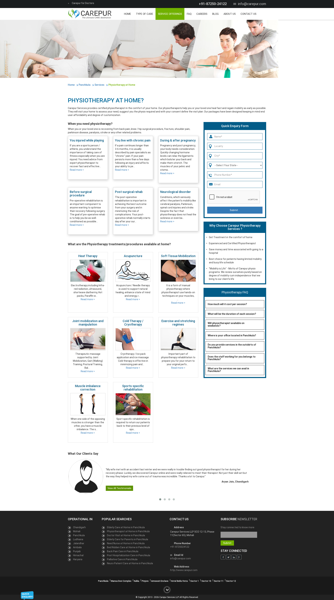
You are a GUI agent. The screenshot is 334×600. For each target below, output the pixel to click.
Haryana (77, 559)
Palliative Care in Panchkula (122, 559)
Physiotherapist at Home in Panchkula (128, 531)
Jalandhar (78, 543)
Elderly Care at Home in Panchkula (126, 527)
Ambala (77, 547)
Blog (215, 13)
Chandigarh (79, 527)
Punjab (77, 551)
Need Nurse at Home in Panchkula (126, 543)
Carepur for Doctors (83, 3)
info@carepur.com (252, 4)
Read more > (77, 169)
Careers (201, 13)
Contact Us (248, 13)
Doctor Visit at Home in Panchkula (126, 535)
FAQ (189, 13)
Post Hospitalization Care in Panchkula (128, 555)
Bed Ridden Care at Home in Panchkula (128, 547)
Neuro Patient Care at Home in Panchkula (130, 563)
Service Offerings (170, 13)
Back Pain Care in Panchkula (122, 551)
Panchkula (79, 535)
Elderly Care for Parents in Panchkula (127, 539)
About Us (230, 13)
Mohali (76, 531)
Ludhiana (78, 539)
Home (127, 13)
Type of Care (144, 13)
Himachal (78, 555)
